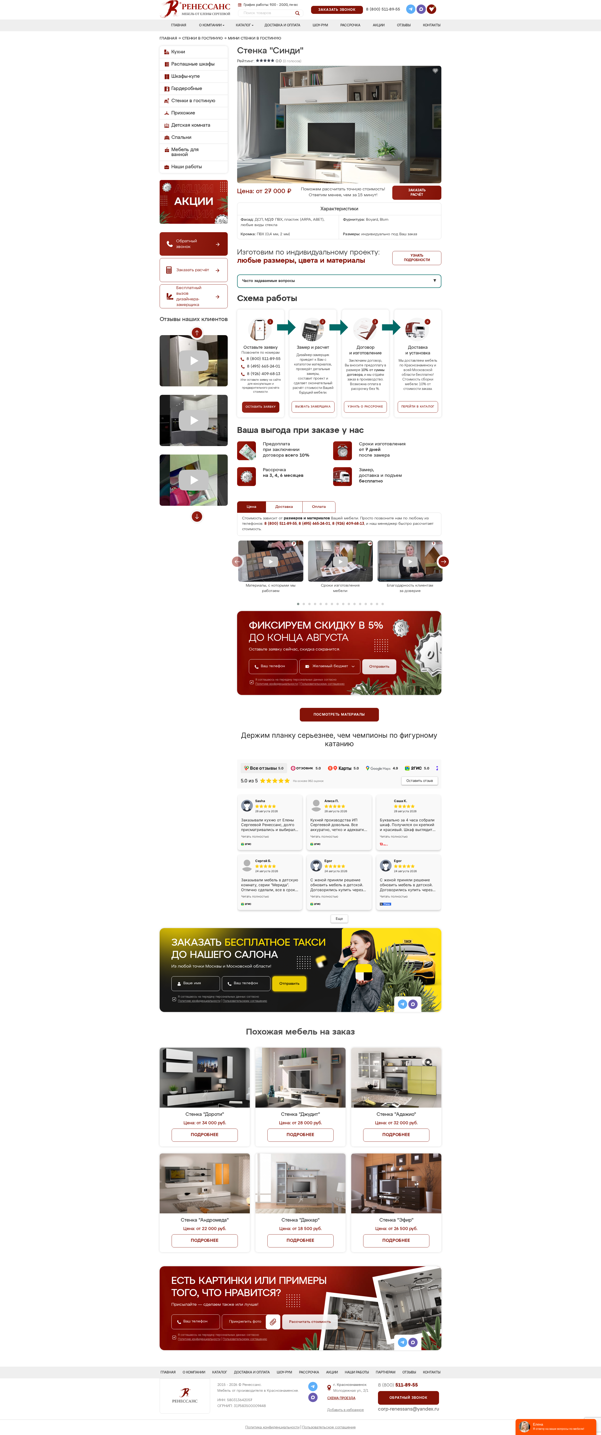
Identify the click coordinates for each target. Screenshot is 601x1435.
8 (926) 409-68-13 (382, 16)
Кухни (178, 52)
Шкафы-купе (185, 76)
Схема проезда (341, 1398)
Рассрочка (350, 25)
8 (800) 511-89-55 (383, 10)
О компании (210, 25)
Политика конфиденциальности (272, 1427)
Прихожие (183, 113)
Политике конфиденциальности (276, 684)
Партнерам (385, 1372)
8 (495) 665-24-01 (382, 3)
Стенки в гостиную (202, 38)
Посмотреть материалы (339, 714)
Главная (178, 25)
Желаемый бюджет (330, 666)
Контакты (431, 25)
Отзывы (404, 25)
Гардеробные (186, 88)
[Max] (421, 9)
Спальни (181, 137)
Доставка (284, 507)
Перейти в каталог (418, 406)
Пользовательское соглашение (329, 1427)
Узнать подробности (417, 258)
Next (197, 517)
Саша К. (400, 801)
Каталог (243, 25)
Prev (197, 333)
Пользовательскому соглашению (322, 684)
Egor (398, 861)
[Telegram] (411, 9)
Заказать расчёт (417, 192)
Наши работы (186, 167)
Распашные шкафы (193, 64)
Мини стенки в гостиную (254, 38)
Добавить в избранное (345, 1410)
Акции (379, 25)
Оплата (319, 507)
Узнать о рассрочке (365, 406)
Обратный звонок (408, 1398)
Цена (251, 507)
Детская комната (190, 125)
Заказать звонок (337, 10)
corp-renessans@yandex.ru (408, 1409)
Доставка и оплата (282, 25)
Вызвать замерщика (313, 406)
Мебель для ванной (185, 152)
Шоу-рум (320, 25)
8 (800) (398, 1385)
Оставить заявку (261, 407)
